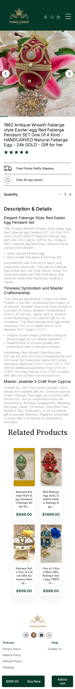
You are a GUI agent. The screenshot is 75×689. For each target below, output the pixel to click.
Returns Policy (12, 655)
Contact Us (55, 649)
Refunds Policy (12, 661)
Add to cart (62, 681)
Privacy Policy (12, 649)
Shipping (8, 667)
